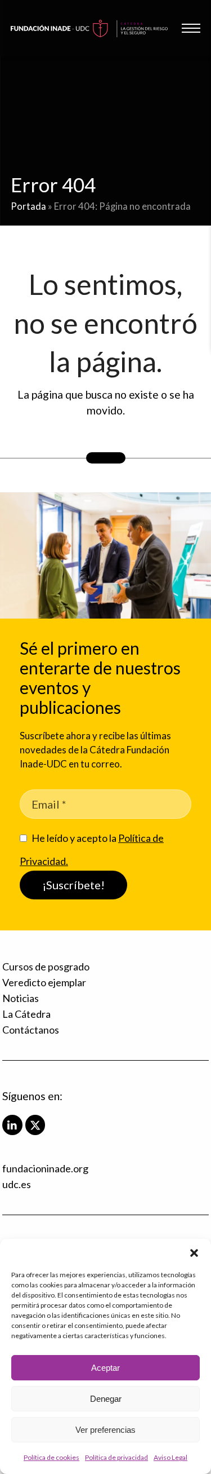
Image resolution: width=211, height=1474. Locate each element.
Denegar (106, 1399)
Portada (28, 206)
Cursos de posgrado (45, 966)
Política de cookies (51, 1457)
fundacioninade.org (45, 1168)
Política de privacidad (116, 1457)
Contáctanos (30, 1029)
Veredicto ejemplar (44, 982)
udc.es (16, 1184)
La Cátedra (26, 1014)
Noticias (20, 998)
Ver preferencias (105, 1430)
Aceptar (105, 1368)
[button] (194, 1253)
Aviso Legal (170, 1457)
